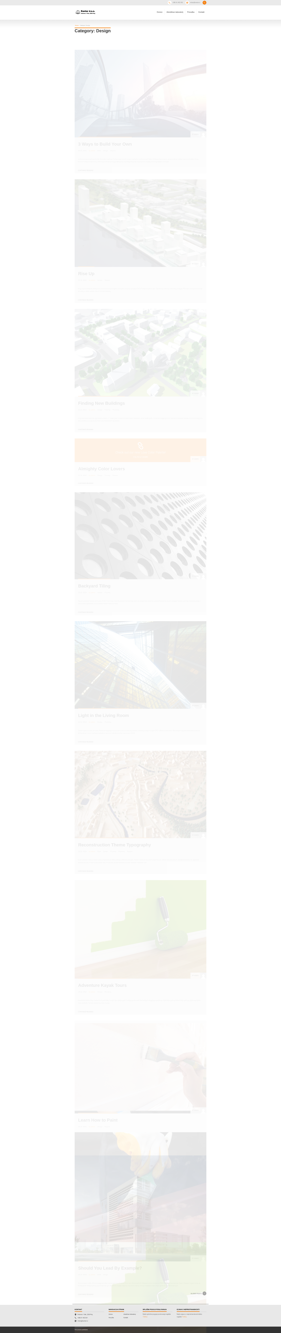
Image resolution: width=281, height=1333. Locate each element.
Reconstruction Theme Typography (114, 844)
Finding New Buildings (101, 403)
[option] (140, 1067)
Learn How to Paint (98, 1120)
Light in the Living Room (103, 715)
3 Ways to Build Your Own (105, 144)
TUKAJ (145, 1317)
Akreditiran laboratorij (175, 12)
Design (105, 151)
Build (99, 151)
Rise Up (86, 273)
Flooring (107, 410)
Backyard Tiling (94, 586)
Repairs (113, 151)
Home (77, 25)
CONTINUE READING (85, 170)
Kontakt (201, 12)
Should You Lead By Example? (110, 1268)
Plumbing (116, 410)
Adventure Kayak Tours (102, 985)
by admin (195, 134)
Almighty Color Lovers (101, 468)
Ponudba (190, 12)
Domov (159, 12)
